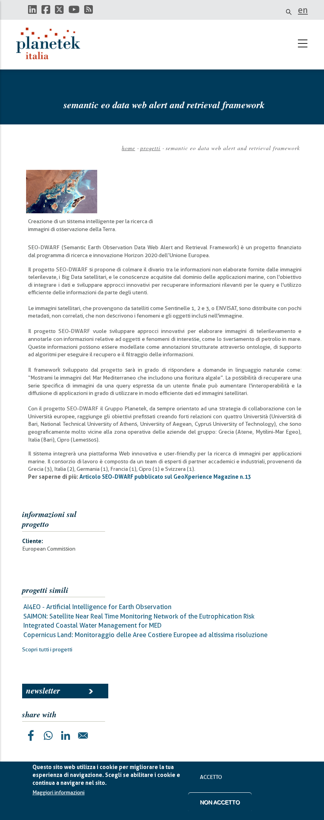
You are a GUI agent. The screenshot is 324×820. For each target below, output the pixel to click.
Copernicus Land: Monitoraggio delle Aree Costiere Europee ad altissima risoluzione (145, 635)
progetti (150, 148)
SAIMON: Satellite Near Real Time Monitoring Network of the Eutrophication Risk (138, 616)
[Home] (51, 43)
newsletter (43, 690)
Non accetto (220, 802)
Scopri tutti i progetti (47, 649)
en (303, 10)
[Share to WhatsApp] (48, 735)
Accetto (211, 777)
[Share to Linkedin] (65, 735)
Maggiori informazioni (58, 792)
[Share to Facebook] (31, 735)
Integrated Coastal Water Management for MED (92, 625)
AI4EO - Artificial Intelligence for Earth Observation (97, 607)
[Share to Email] (83, 735)
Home (128, 148)
